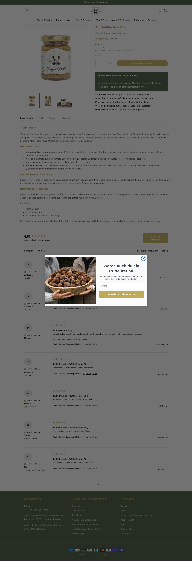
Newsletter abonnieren (121, 294)
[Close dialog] (143, 258)
